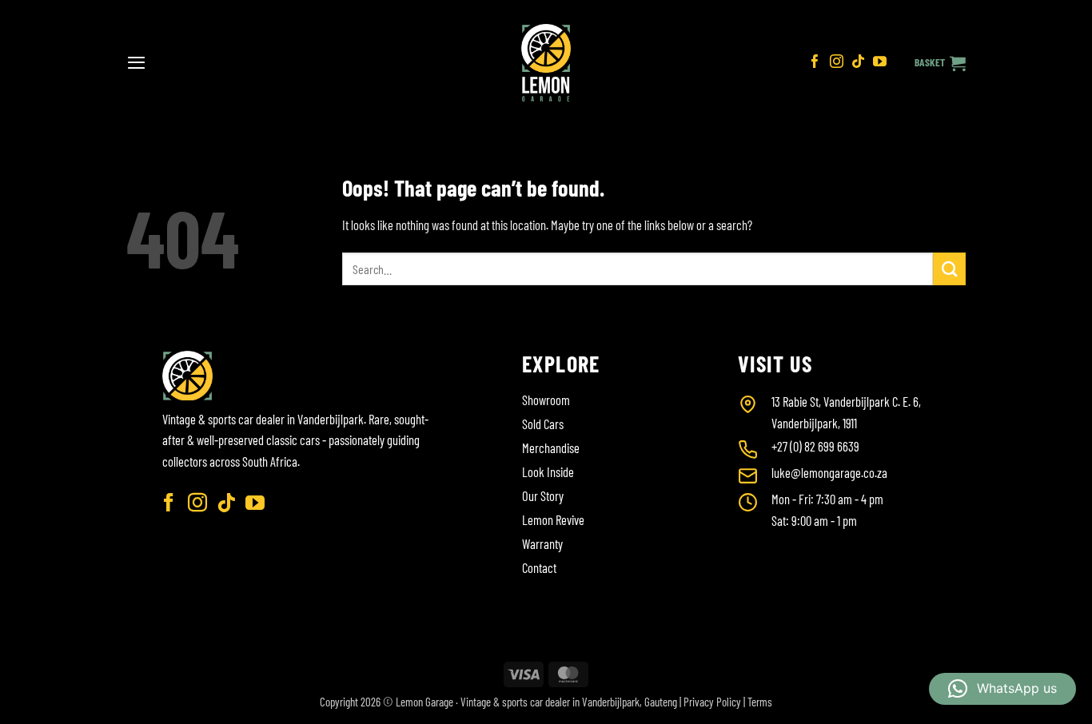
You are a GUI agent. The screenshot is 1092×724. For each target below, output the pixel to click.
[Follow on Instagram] (836, 62)
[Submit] (949, 269)
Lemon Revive (553, 519)
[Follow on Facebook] (815, 62)
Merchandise (551, 447)
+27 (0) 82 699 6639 (815, 446)
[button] (136, 62)
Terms (759, 701)
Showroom (546, 400)
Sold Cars (543, 424)
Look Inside (548, 471)
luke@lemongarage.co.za (829, 472)
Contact (539, 567)
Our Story (543, 495)
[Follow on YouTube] (880, 62)
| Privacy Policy (710, 701)
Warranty (542, 543)
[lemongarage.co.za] (546, 62)
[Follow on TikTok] (858, 62)
